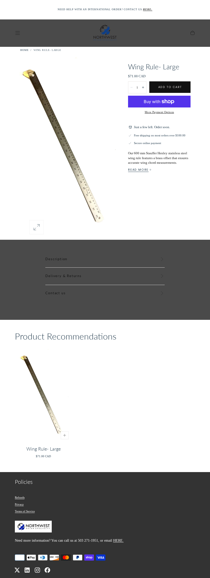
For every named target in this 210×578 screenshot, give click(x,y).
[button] (17, 33)
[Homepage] (105, 33)
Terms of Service (25, 511)
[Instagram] (37, 570)
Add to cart (170, 87)
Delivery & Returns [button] (63, 276)
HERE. (118, 540)
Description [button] (56, 259)
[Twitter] (17, 570)
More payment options (159, 112)
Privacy (19, 504)
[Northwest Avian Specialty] (33, 527)
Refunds (20, 497)
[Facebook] (47, 570)
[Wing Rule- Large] (43, 395)
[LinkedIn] (27, 570)
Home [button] (24, 50)
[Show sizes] (65, 435)
